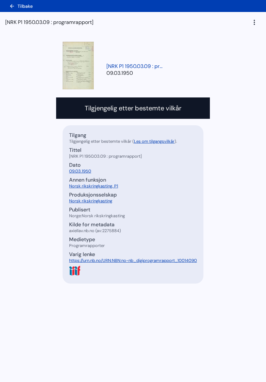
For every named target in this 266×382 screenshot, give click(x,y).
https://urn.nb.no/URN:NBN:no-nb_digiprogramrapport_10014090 (133, 260)
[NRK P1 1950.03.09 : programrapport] (135, 66)
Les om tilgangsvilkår (154, 141)
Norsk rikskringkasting (90, 201)
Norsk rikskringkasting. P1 (93, 186)
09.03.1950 (119, 73)
